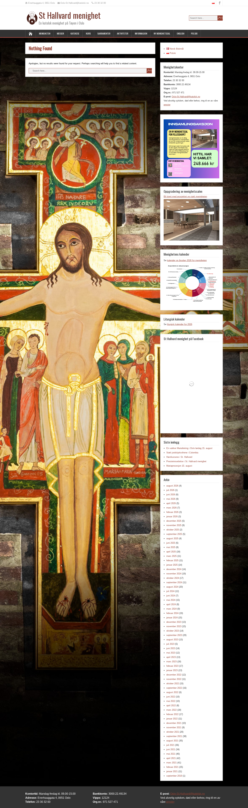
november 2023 (173, 626)
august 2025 (172, 538)
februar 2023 (172, 666)
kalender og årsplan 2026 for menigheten (187, 260)
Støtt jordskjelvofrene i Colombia (182, 452)
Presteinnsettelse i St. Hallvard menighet (186, 461)
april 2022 (171, 705)
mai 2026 (170, 499)
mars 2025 (171, 556)
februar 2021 (172, 767)
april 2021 (171, 758)
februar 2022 (172, 714)
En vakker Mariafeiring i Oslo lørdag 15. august (189, 448)
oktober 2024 (172, 578)
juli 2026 (170, 490)
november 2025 (173, 525)
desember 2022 (173, 674)
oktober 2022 (172, 683)
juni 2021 (170, 749)
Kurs (88, 33)
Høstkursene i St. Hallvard (179, 457)
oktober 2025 (172, 529)
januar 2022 (172, 718)
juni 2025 (170, 543)
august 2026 (172, 485)
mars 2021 (171, 762)
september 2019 (174, 776)
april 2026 (171, 503)
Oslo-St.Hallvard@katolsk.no (186, 96)
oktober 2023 (172, 630)
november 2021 (173, 727)
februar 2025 (172, 560)
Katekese (75, 33)
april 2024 (171, 604)
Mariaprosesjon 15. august (179, 466)
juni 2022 (170, 696)
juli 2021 (170, 745)
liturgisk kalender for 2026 (179, 324)
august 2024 (172, 587)
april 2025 (171, 551)
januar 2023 (172, 670)
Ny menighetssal (162, 33)
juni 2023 (170, 648)
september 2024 (174, 582)
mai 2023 (170, 652)
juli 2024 (170, 591)
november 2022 (173, 679)
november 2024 (173, 573)
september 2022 (174, 688)
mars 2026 (171, 507)
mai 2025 (170, 547)
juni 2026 (170, 494)
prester (167, 104)
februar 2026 (172, 512)
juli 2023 (170, 644)
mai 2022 (170, 701)
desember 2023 (173, 622)
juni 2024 (170, 595)
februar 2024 (172, 613)
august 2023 (172, 639)
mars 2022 (171, 710)
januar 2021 (172, 771)
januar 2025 (172, 565)
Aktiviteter (122, 33)
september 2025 (174, 534)
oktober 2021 (172, 732)
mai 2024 (170, 600)
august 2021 (172, 740)
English (180, 33)
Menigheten (44, 33)
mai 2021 (170, 754)
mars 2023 (171, 661)
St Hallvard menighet (70, 15)
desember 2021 (173, 723)
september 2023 (174, 635)
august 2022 (172, 692)
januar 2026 (172, 516)
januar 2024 (172, 617)
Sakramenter (103, 33)
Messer (60, 33)
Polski (194, 33)
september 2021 (174, 736)
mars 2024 (171, 609)
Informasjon (141, 33)
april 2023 (171, 657)
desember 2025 (173, 521)
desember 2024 (173, 569)
